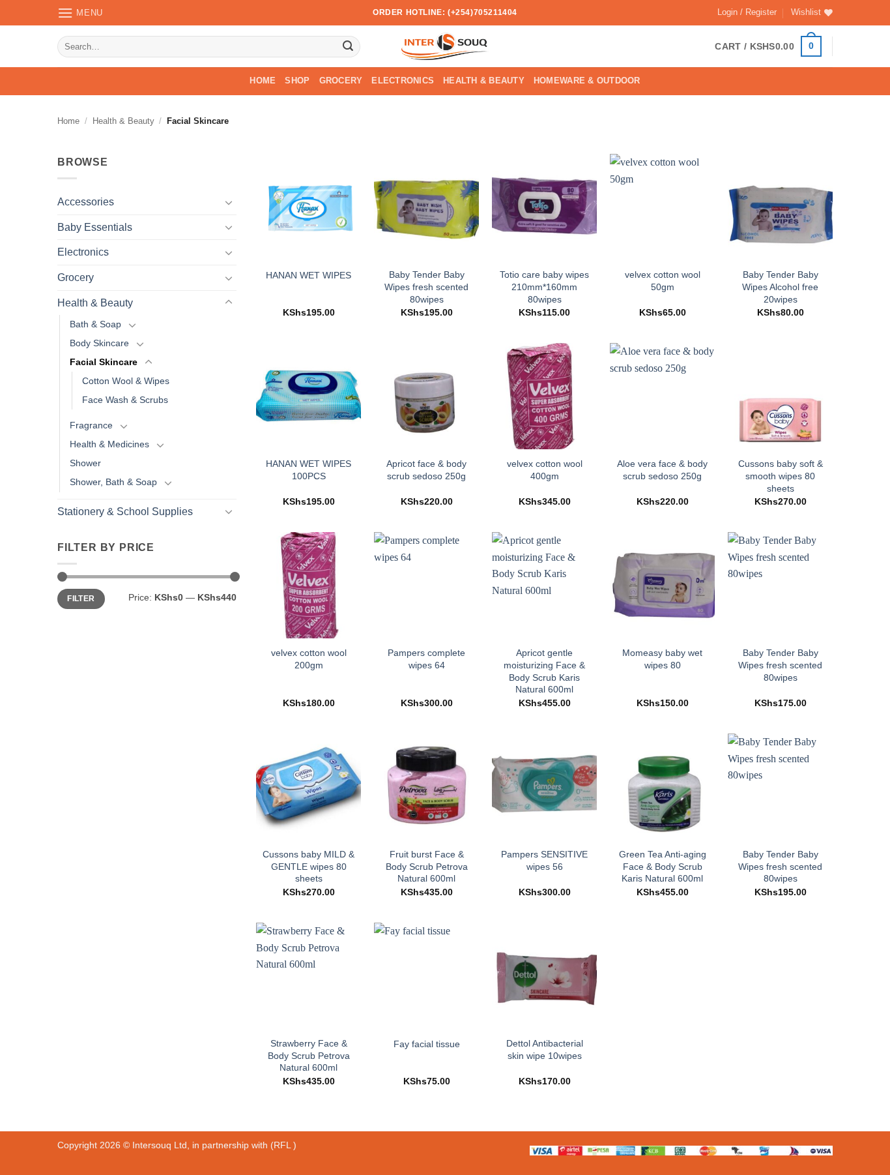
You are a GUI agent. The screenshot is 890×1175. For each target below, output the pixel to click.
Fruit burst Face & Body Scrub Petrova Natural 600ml (427, 866)
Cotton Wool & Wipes (125, 381)
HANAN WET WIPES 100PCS (308, 469)
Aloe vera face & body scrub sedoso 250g (662, 469)
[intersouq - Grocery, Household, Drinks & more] (445, 46)
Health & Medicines (109, 444)
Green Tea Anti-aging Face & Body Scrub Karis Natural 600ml (662, 866)
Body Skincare (99, 343)
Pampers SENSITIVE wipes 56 (544, 860)
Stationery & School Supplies (125, 511)
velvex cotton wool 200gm (309, 658)
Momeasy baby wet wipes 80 (662, 658)
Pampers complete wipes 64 (426, 658)
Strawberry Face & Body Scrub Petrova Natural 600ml (309, 1055)
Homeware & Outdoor (587, 80)
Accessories (85, 201)
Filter (80, 598)
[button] (80, 12)
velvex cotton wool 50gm (662, 280)
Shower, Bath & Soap (113, 482)
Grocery (341, 80)
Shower (85, 463)
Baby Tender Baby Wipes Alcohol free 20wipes (780, 286)
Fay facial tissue (427, 1044)
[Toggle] (229, 202)
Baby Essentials (94, 227)
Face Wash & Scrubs (125, 399)
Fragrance (91, 426)
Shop (297, 80)
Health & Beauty (483, 80)
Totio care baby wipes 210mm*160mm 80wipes (544, 286)
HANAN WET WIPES (308, 275)
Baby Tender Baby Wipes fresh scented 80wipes (426, 286)
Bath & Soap (95, 324)
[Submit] (348, 46)
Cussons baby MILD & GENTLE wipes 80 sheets (308, 866)
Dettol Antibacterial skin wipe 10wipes (544, 1049)
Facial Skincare (103, 362)
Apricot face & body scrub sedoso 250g (426, 469)
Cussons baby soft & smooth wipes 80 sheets (780, 475)
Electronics (402, 80)
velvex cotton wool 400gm (544, 469)
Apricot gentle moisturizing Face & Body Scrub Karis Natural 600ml (544, 670)
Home (263, 80)
